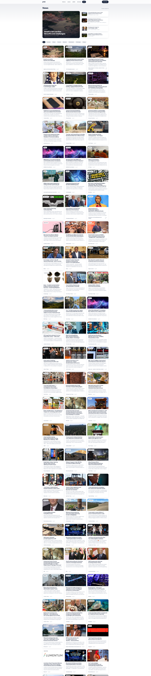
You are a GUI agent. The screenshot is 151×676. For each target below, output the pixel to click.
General (59, 42)
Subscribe (105, 1)
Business (64, 42)
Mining (54, 42)
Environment (71, 42)
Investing (48, 42)
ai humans (79, 1)
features (64, 1)
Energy (84, 42)
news (84, 1)
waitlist (73, 1)
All (43, 42)
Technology (78, 42)
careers (69, 1)
